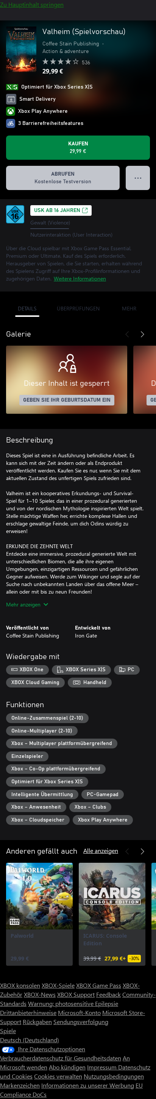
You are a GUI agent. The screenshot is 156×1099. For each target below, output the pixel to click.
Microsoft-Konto (79, 1012)
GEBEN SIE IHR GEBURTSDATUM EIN (67, 400)
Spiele (8, 1031)
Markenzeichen (20, 1085)
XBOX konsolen (20, 985)
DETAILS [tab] (27, 308)
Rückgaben (37, 1022)
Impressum (102, 1067)
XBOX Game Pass (98, 985)
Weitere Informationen (80, 278)
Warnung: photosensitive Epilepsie (73, 1003)
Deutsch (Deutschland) (29, 1040)
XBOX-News (40, 994)
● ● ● (138, 178)
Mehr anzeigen (23, 604)
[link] (39, 914)
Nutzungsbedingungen (114, 1076)
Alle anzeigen (100, 850)
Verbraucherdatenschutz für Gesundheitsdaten (60, 1058)
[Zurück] (127, 334)
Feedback (108, 994)
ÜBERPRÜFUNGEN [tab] (78, 308)
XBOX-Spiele (58, 985)
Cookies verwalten (58, 1076)
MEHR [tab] (129, 308)
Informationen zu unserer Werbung (87, 1085)
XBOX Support (76, 994)
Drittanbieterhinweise (28, 1012)
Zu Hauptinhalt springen (32, 4)
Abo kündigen (67, 1067)
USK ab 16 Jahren (57, 210)
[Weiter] (142, 334)
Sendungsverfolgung (80, 1022)
